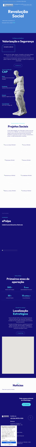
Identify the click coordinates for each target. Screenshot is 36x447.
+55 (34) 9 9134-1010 (21, 1)
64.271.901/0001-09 (18, 443)
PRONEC (25, 442)
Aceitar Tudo (8, 442)
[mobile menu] (19, 5)
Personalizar (5, 440)
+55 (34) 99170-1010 (27, 4)
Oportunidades (5, 213)
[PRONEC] (8, 5)
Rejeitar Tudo (12, 440)
